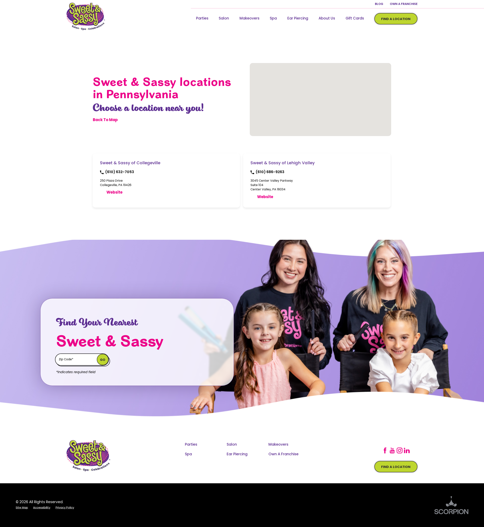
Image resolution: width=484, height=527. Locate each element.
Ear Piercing (297, 18)
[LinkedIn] (407, 450)
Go (102, 360)
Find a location (395, 467)
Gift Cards (355, 18)
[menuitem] (202, 19)
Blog (379, 4)
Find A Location (395, 19)
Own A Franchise (403, 4)
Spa (273, 18)
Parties (202, 18)
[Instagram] (400, 450)
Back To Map (105, 120)
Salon (224, 18)
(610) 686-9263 (270, 172)
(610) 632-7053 (119, 172)
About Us (327, 18)
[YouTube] (392, 450)
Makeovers (249, 18)
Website (114, 193)
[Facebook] (385, 450)
